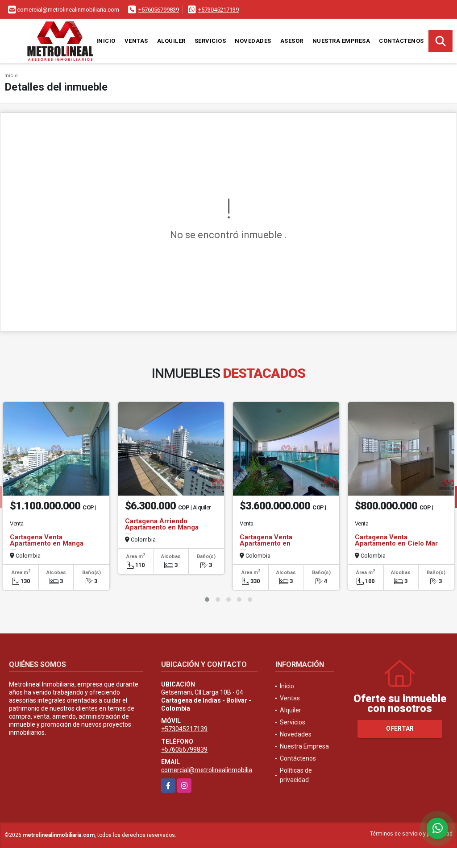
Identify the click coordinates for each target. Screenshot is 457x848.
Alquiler (171, 40)
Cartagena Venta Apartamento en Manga (46, 540)
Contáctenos (401, 40)
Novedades (253, 40)
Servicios (210, 40)
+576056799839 (158, 9)
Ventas (136, 40)
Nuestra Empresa (341, 40)
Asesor (291, 40)
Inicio (106, 40)
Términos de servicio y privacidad (411, 834)
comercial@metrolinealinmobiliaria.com (217, 770)
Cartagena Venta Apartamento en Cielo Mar (396, 540)
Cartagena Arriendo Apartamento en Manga (162, 524)
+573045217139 (218, 9)
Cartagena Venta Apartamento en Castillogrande (266, 543)
